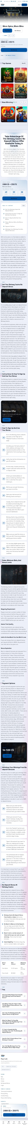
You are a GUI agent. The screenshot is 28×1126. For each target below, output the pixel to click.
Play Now (6, 30)
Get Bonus (17, 30)
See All (23, 63)
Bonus (2, 1079)
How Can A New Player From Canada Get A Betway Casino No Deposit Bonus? (12, 996)
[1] (4, 35)
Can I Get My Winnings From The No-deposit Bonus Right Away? (11, 1046)
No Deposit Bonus (5, 1083)
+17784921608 (4, 1104)
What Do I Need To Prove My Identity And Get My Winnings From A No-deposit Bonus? (12, 1022)
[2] (6, 35)
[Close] (25, 1106)
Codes (2, 1081)
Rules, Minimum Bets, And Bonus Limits (14, 222)
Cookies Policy (4, 1095)
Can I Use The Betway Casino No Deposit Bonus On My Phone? (11, 1013)
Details (7, 419)
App (2, 1076)
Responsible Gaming (6, 1098)
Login (2, 1085)
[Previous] (9, 35)
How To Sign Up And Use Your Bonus (13, 218)
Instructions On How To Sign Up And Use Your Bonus (13, 214)
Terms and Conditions (6, 1091)
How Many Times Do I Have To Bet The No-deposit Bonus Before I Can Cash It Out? (12, 1005)
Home (2, 55)
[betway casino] (3, 5)
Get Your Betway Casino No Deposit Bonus (12, 210)
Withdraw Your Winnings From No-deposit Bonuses (14, 230)
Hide (24, 205)
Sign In (19, 4)
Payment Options (10, 226)
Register (24, 4)
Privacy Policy (4, 1093)
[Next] (13, 35)
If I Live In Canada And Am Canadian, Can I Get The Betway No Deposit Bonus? (12, 1031)
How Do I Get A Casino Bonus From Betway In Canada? (11, 1039)
